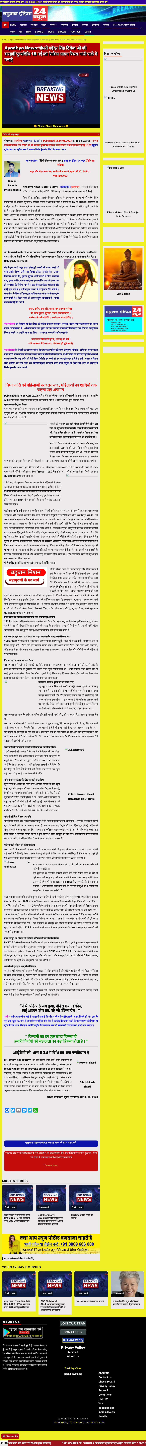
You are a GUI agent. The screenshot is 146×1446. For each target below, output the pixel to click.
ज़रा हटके (34, 25)
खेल (20, 32)
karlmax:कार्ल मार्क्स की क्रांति (90, 1301)
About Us (104, 1372)
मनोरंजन (85, 25)
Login (88, 32)
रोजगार (12, 32)
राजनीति (75, 25)
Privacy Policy (107, 1386)
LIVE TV (103, 1399)
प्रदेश (52, 25)
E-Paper (39, 32)
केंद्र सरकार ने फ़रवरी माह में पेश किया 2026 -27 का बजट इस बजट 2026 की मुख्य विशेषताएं (17, 1218)
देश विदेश (64, 25)
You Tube (75, 32)
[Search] (142, 28)
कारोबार (106, 25)
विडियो (28, 32)
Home (13, 25)
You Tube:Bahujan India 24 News (107, 1407)
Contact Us (105, 1377)
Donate (62, 32)
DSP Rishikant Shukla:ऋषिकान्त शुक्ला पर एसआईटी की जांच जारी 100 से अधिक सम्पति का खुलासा (50, 1219)
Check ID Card (107, 1381)
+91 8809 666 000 (96, 1422)
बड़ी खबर (23, 25)
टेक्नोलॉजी (95, 25)
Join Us (103, 1416)
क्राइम (43, 25)
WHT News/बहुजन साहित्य (124, 25)
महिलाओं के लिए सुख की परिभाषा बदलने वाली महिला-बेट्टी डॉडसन (126, 1303)
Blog (51, 32)
